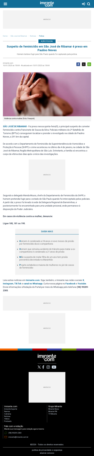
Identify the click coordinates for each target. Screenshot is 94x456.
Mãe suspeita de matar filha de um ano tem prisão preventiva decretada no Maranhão (43, 258)
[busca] (88, 3)
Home (5, 36)
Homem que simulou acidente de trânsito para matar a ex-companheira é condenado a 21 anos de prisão (47, 250)
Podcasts (8, 421)
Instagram (8, 283)
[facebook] (43, 367)
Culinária (7, 414)
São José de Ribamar (19, 36)
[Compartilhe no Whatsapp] (89, 64)
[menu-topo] (5, 3)
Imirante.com (33, 280)
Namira (7, 411)
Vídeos (7, 419)
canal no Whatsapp (33, 283)
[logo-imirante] (47, 3)
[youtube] (54, 367)
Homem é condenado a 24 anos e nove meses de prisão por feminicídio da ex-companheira (46, 242)
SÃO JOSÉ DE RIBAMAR (15, 126)
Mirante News (53, 409)
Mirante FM (52, 411)
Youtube (82, 283)
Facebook (70, 283)
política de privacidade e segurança (47, 450)
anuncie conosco (47, 453)
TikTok (17, 283)
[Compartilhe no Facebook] (78, 64)
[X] (39, 367)
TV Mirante (52, 414)
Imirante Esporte (10, 409)
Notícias (33, 36)
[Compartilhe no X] (83, 64)
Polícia (41, 36)
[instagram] (48, 367)
